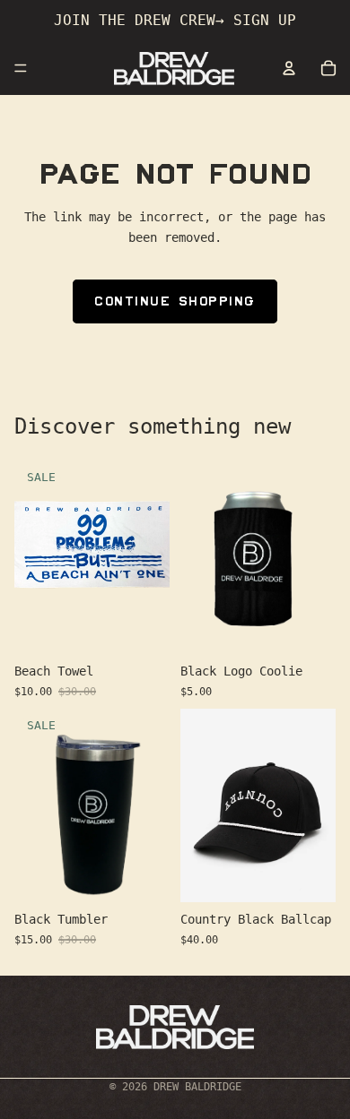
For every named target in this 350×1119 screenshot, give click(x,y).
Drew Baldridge (197, 1086)
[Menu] (20, 68)
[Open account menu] (289, 68)
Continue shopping (175, 301)
